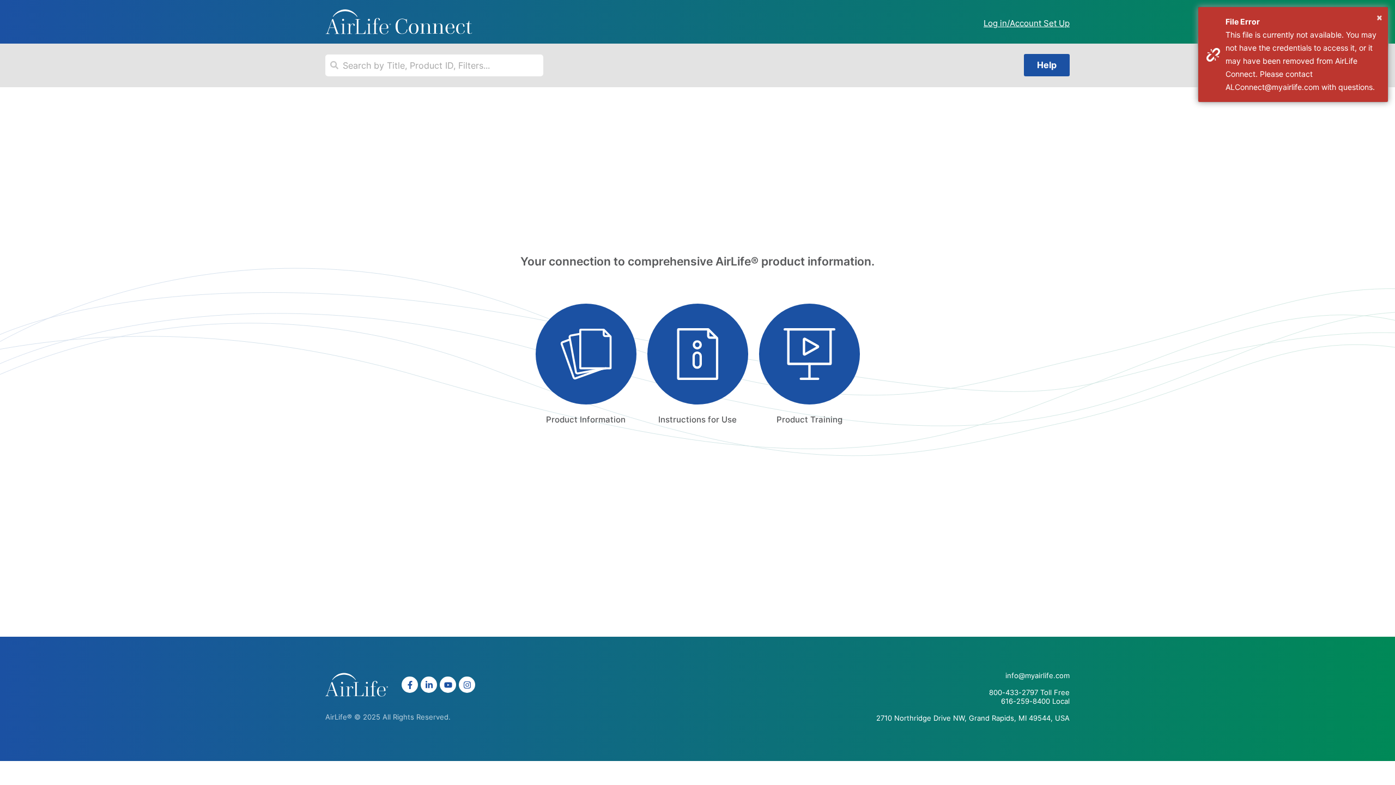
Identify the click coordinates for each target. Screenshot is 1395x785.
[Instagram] (467, 685)
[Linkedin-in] (429, 685)
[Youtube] (448, 685)
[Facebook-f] (410, 685)
